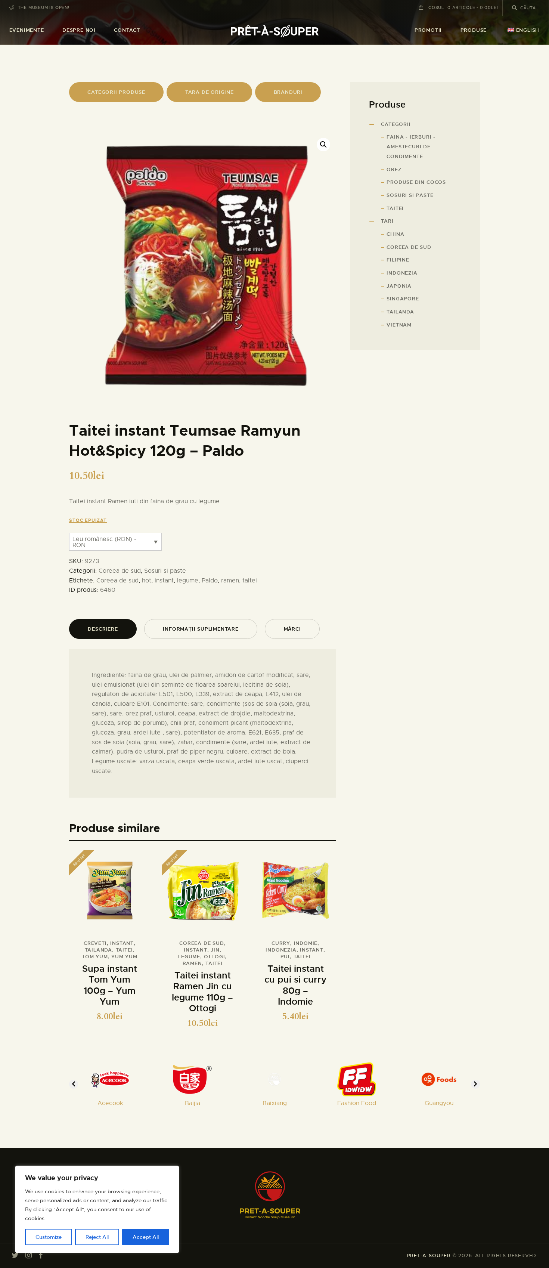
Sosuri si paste (165, 571)
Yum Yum (124, 956)
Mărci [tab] (292, 629)
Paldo (210, 580)
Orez (394, 169)
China (395, 234)
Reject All (97, 1237)
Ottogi (214, 956)
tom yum (95, 956)
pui (285, 956)
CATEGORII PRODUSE (116, 92)
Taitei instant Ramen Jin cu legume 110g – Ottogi (202, 992)
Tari (387, 221)
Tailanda (98, 950)
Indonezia (281, 950)
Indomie (306, 943)
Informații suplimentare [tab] (200, 629)
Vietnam (399, 325)
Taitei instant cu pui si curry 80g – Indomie (295, 986)
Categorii (395, 124)
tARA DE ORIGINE (209, 92)
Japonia (399, 286)
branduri (288, 92)
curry (281, 943)
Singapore (403, 299)
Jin (215, 950)
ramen (230, 580)
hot (146, 580)
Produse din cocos (416, 182)
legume (187, 580)
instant (164, 580)
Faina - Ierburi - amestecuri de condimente (411, 146)
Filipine (398, 260)
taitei (249, 580)
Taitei (395, 208)
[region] (97, 1209)
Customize (48, 1237)
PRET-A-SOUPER (428, 1255)
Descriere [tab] (103, 629)
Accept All (146, 1237)
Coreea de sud (120, 571)
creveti (95, 943)
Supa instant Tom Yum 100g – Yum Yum (109, 986)
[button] (323, 144)
